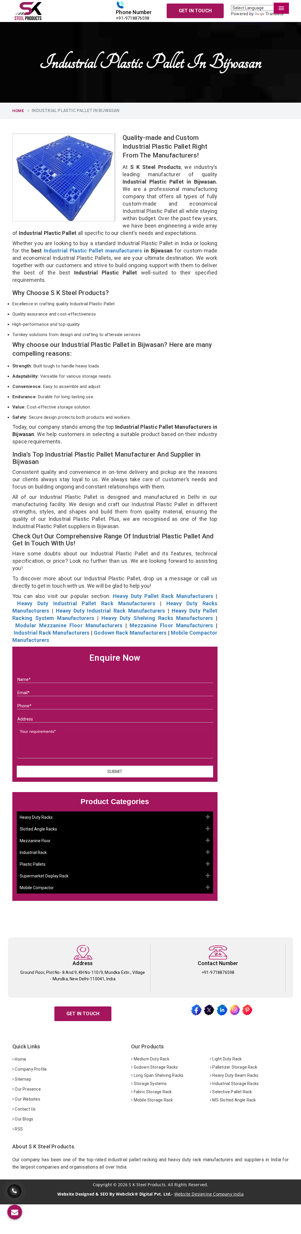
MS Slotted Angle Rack (233, 1100)
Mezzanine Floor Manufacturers (171, 625)
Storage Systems (150, 1083)
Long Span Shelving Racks (158, 1075)
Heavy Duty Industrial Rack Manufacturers (110, 611)
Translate (274, 13)
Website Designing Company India (209, 1194)
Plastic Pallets (33, 864)
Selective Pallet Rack (231, 1091)
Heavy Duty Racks (36, 817)
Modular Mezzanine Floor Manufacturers (68, 625)
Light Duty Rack (226, 1059)
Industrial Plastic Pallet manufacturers (93, 251)
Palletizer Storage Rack (234, 1067)
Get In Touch (195, 10)
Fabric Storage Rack (152, 1091)
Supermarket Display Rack (44, 876)
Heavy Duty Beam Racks (234, 1075)
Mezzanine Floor (35, 840)
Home (18, 111)
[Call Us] (14, 1191)
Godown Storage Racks (155, 1067)
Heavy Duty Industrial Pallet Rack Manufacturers (86, 603)
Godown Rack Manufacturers (130, 633)
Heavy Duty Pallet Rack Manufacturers (163, 596)
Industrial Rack (33, 852)
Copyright (102, 1185)
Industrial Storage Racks (235, 1083)
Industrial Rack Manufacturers (52, 633)
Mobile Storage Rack (153, 1100)
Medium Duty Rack (151, 1059)
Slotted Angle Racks (38, 829)
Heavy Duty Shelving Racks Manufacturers (157, 618)
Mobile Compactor (37, 887)
